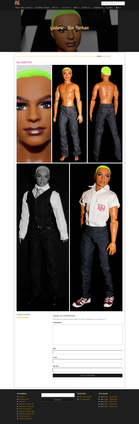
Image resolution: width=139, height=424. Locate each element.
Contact (21, 397)
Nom (54, 349)
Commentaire (58, 322)
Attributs (86, 8)
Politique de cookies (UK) (26, 406)
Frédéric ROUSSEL (22, 317)
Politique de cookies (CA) (26, 414)
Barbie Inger (113, 401)
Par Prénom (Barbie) (85, 397)
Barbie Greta (113, 397)
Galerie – (107, 397)
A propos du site (24, 399)
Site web (55, 366)
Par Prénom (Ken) (84, 399)
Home (18, 56)
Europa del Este (91, 56)
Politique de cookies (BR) (26, 411)
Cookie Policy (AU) (24, 416)
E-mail (55, 357)
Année (75, 8)
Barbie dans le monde (23, 8)
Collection (65, 8)
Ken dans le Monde (42, 8)
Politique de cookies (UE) (26, 404)
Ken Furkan (78, 28)
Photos (55, 8)
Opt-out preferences (25, 409)
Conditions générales (25, 418)
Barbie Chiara (114, 406)
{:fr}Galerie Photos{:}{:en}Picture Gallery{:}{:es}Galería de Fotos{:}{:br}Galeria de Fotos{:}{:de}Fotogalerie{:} (53, 56)
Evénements (98, 8)
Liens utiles (22, 401)
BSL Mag (109, 8)
